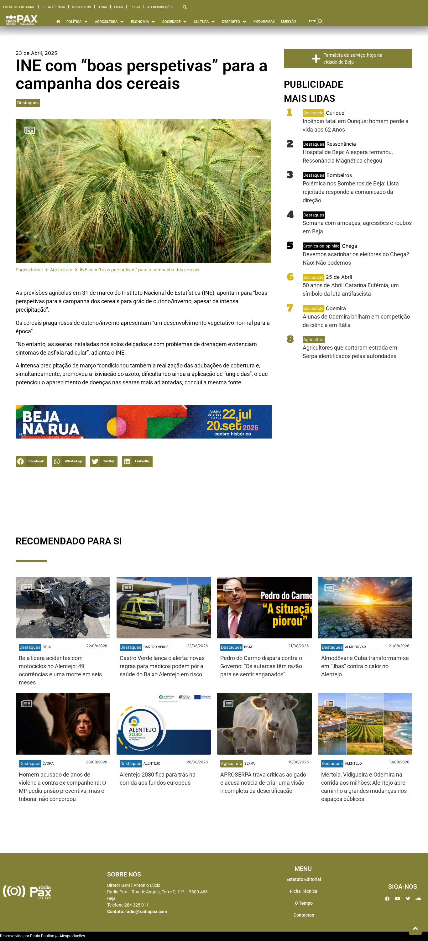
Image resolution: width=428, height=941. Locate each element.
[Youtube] (397, 898)
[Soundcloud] (418, 898)
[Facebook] (387, 898)
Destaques (28, 102)
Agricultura (61, 269)
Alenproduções (160, 7)
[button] (31, 461)
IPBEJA (135, 7)
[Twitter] (408, 898)
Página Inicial (29, 269)
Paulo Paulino (42, 936)
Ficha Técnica (53, 7)
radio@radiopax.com (146, 911)
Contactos (81, 7)
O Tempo (304, 903)
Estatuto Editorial (19, 7)
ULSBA (102, 7)
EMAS (118, 7)
